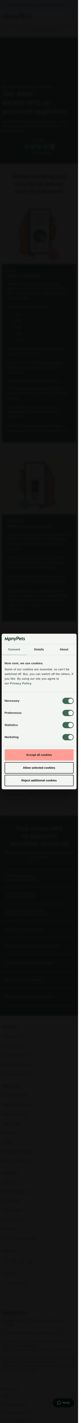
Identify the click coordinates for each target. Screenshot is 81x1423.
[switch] (68, 713)
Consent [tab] (14, 649)
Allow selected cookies (39, 767)
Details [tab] (39, 649)
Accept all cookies (39, 755)
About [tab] (64, 649)
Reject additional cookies (39, 780)
